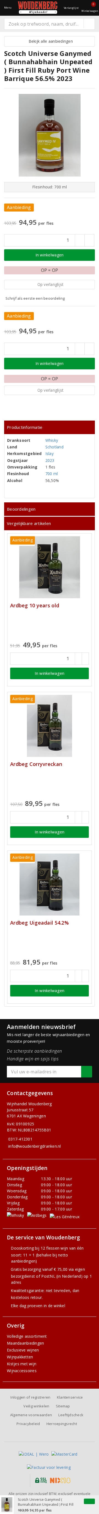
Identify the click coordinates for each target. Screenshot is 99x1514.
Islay (49, 453)
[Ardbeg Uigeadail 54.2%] (49, 885)
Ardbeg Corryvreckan (36, 764)
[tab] (49, 427)
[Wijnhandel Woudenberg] (37, 7)
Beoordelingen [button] (21, 509)
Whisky (51, 440)
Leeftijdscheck (70, 1414)
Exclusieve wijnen (23, 1350)
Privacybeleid (28, 1423)
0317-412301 (20, 1139)
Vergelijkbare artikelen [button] (29, 523)
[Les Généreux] (64, 1216)
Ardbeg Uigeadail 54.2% (39, 923)
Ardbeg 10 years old (34, 605)
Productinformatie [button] (25, 427)
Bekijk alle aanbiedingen (49, 41)
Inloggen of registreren (30, 1397)
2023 (49, 460)
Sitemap (63, 1406)
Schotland (54, 446)
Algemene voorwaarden (31, 1414)
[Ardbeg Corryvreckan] (49, 726)
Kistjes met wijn (21, 1363)
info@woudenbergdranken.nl (34, 1146)
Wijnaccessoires (22, 1370)
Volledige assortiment (27, 1336)
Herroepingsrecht (61, 1423)
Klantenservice (70, 1397)
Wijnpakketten (20, 1356)
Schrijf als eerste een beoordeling (35, 298)
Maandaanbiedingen (25, 1343)
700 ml (51, 473)
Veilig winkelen (36, 1406)
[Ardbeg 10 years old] (49, 567)
